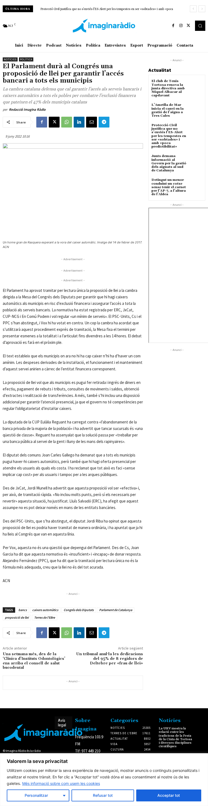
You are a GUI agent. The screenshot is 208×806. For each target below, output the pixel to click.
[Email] (91, 122)
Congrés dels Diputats (79, 610)
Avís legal (62, 722)
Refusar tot (103, 795)
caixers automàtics (45, 610)
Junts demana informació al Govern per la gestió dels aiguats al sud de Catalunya (93, 9)
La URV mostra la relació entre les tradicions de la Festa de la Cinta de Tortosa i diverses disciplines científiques (175, 737)
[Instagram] (181, 26)
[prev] (193, 8)
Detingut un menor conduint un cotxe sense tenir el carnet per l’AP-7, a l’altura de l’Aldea (168, 187)
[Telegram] (104, 122)
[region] (104, 779)
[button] (200, 26)
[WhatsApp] (66, 122)
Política (26, 59)
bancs (22, 610)
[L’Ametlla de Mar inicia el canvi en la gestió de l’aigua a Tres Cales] (195, 109)
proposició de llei (17, 617)
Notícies (10, 59)
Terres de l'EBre (44, 617)
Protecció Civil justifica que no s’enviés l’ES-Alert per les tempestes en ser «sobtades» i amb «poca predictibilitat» (168, 136)
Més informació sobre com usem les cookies (61, 783)
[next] (202, 8)
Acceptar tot (168, 795)
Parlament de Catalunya (115, 610)
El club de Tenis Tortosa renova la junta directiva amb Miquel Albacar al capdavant (168, 88)
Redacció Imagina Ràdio (27, 109)
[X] (188, 26)
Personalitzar (36, 795)
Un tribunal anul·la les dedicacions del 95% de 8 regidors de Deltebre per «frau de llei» (109, 659)
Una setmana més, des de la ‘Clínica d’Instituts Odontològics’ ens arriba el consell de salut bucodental (34, 661)
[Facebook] (173, 26)
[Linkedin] (79, 122)
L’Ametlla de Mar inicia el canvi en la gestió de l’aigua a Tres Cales (167, 110)
